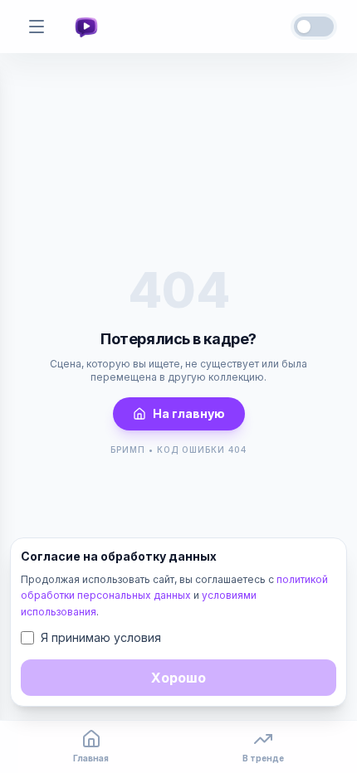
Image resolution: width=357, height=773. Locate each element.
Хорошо (178, 677)
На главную (189, 413)
